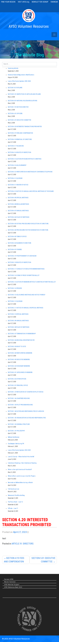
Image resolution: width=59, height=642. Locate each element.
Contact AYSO (8, 579)
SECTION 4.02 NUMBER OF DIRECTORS (19, 243)
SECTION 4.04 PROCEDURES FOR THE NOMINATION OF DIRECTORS (28, 230)
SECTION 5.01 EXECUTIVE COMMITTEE (43, 560)
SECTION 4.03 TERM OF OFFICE (17, 236)
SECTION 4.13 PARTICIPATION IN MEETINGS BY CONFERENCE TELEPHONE (30, 172)
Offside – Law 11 (13, 508)
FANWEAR (54, 2)
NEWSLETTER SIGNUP (40, 2)
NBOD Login (8, 596)
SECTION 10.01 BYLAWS (15, 88)
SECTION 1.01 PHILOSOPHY (16, 431)
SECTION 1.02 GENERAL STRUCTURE (19, 424)
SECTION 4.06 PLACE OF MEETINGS (18, 217)
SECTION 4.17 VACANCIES (16, 146)
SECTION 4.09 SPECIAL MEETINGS (18, 198)
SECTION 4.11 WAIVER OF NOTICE (18, 185)
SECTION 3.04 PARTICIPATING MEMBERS (20, 353)
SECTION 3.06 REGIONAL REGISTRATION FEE (21, 340)
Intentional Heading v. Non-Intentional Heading (22, 463)
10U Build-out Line (13, 489)
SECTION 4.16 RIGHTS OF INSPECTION (19, 152)
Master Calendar (10, 582)
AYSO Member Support (11, 584)
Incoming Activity (13, 68)
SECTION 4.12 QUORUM (15, 178)
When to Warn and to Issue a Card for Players (22, 476)
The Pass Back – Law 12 (15, 502)
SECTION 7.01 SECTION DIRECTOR (18, 107)
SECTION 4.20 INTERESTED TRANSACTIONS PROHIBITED (25, 126)
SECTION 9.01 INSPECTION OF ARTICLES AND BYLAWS (24, 94)
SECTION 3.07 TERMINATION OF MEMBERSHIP (22, 334)
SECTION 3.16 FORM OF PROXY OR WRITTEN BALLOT (23, 275)
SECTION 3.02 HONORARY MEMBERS (19, 366)
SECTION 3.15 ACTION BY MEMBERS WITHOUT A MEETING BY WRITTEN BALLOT (32, 282)
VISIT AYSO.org (23, 2)
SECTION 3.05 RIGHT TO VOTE (17, 346)
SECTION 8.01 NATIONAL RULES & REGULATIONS (22, 101)
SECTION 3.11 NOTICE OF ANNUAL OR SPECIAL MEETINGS (25, 308)
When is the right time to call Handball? (20, 469)
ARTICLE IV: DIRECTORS (22, 543)
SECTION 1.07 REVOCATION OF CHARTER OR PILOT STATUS (25, 392)
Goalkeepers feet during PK (16, 444)
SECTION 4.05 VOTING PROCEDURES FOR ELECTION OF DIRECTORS (28, 224)
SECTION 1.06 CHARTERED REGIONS (19, 398)
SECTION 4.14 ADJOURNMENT (17, 165)
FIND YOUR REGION (8, 2)
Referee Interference (13, 437)
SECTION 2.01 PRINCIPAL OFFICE (18, 385)
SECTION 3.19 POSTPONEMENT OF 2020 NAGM (22, 256)
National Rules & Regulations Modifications (21, 75)
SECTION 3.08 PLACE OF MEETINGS (18, 327)
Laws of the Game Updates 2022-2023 (19, 450)
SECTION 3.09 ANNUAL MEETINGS (18, 321)
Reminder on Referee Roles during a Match (20, 482)
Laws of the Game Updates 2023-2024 (19, 81)
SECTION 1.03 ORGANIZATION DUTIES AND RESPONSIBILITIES (27, 418)
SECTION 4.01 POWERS (15, 249)
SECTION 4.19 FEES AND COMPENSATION (14, 560)
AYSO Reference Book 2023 (13, 587)
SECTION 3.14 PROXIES (15, 288)
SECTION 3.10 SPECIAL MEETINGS (18, 314)
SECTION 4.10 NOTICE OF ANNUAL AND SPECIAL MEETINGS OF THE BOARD (31, 191)
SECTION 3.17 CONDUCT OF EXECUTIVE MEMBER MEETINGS (26, 269)
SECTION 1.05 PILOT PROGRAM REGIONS (20, 405)
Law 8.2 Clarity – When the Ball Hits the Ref (21, 457)
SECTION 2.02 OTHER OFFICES (17, 379)
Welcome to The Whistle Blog (16, 495)
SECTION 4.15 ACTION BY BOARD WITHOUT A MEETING (24, 159)
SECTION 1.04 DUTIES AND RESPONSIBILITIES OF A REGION (26, 411)
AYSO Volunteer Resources (29, 26)
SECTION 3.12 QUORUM (15, 301)
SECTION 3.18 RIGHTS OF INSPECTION (19, 262)
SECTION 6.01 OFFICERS (15, 113)
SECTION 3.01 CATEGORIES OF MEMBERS (20, 372)
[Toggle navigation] (54, 34)
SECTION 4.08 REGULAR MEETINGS (18, 204)
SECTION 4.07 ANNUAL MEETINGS (18, 211)
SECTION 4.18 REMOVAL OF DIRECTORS (20, 139)
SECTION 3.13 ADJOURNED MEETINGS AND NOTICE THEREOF (26, 295)
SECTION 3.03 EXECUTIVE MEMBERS (19, 359)
